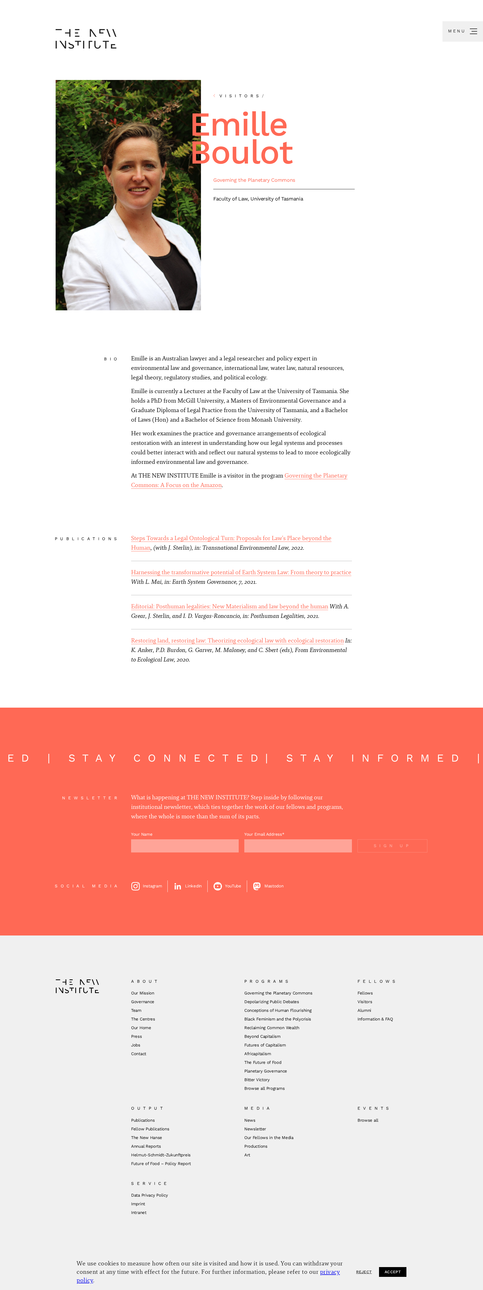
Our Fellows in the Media (268, 1137)
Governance (142, 1001)
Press (136, 1036)
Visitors (364, 1001)
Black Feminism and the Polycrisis (277, 1019)
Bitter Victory (257, 1079)
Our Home (141, 1027)
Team (136, 1010)
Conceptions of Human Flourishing (277, 1010)
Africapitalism (257, 1053)
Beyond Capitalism (262, 1036)
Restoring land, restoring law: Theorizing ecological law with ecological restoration (237, 640)
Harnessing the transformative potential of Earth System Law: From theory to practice (241, 572)
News (249, 1120)
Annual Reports (146, 1146)
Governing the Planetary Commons (254, 180)
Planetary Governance (265, 1071)
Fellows (365, 993)
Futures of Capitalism (265, 1045)
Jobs (135, 1045)
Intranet (138, 1212)
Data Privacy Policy (149, 1195)
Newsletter (255, 1128)
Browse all (367, 1120)
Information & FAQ (375, 1019)
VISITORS (243, 95)
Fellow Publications (150, 1128)
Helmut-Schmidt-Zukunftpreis (161, 1154)
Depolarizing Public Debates (271, 1001)
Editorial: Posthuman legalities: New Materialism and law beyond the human (229, 606)
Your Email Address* (264, 834)
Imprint (138, 1203)
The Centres (143, 1019)
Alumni (364, 1010)
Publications (143, 1120)
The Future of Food (262, 1062)
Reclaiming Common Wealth (271, 1027)
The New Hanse (146, 1137)
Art (247, 1154)
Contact (138, 1053)
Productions (255, 1146)
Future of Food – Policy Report (161, 1163)
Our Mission (142, 993)
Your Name (141, 834)
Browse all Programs (264, 1088)
